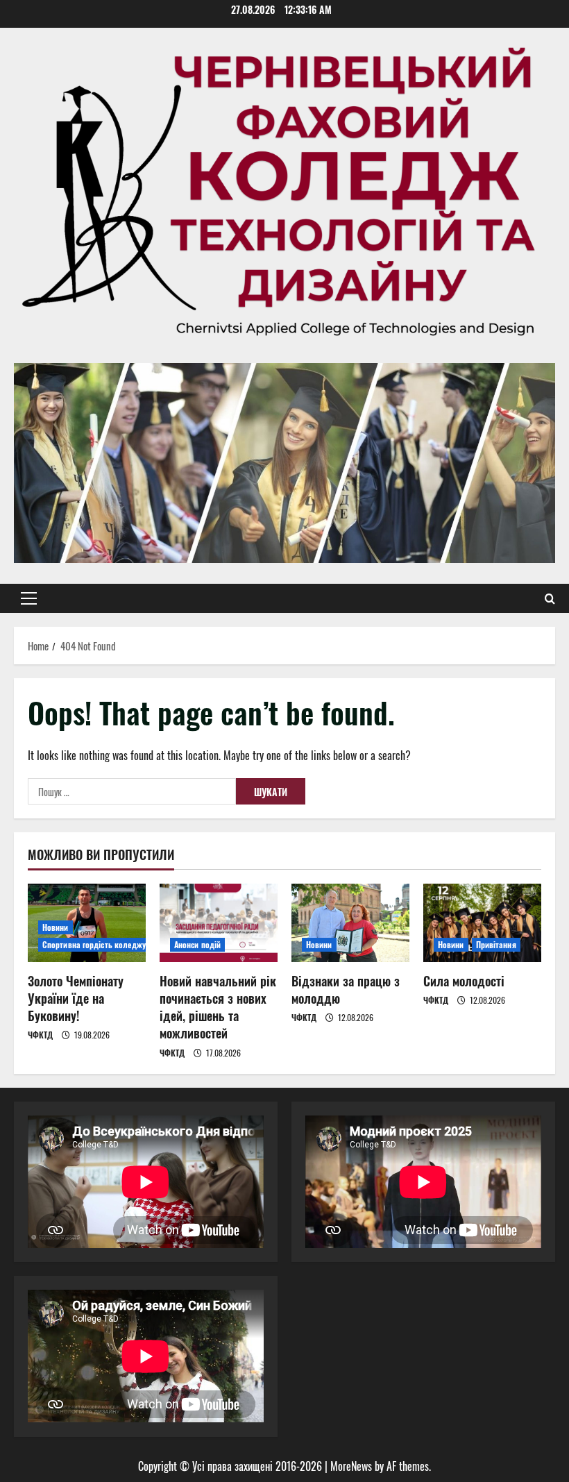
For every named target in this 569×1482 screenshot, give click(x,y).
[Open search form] (550, 598)
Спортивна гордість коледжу (94, 944)
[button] (29, 598)
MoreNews (351, 1466)
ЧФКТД (40, 1035)
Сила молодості (463, 981)
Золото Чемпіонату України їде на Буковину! (76, 998)
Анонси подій (197, 944)
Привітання (496, 944)
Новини (55, 927)
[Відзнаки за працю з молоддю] (350, 923)
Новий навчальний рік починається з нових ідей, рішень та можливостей (218, 1007)
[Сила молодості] (482, 923)
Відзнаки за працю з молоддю (345, 989)
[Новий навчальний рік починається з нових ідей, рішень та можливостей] (219, 923)
